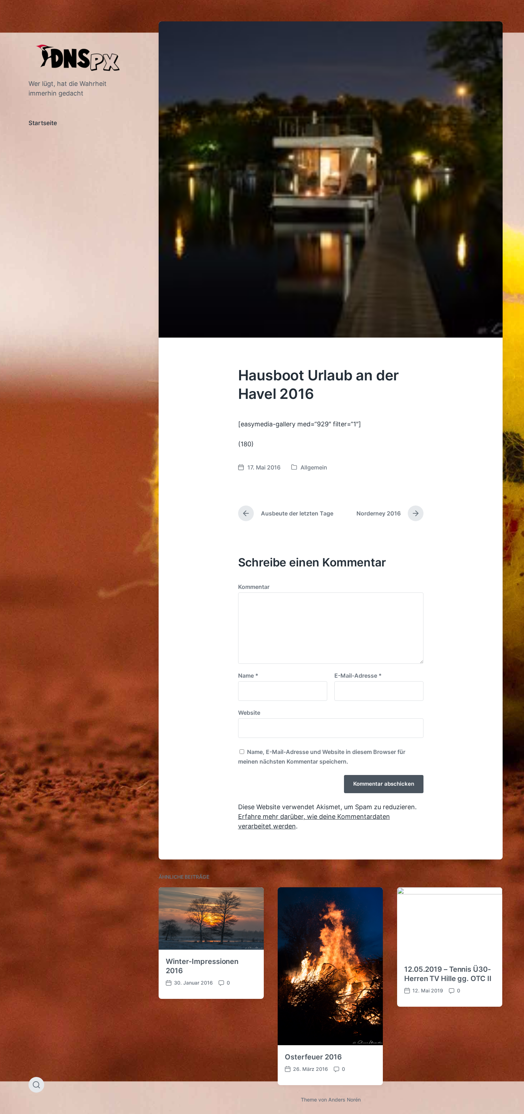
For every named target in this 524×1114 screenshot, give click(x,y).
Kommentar (253, 587)
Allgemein (313, 467)
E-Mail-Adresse (358, 675)
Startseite (43, 123)
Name (248, 675)
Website (249, 712)
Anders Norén (344, 1100)
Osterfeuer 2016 (313, 1057)
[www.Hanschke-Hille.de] (79, 57)
